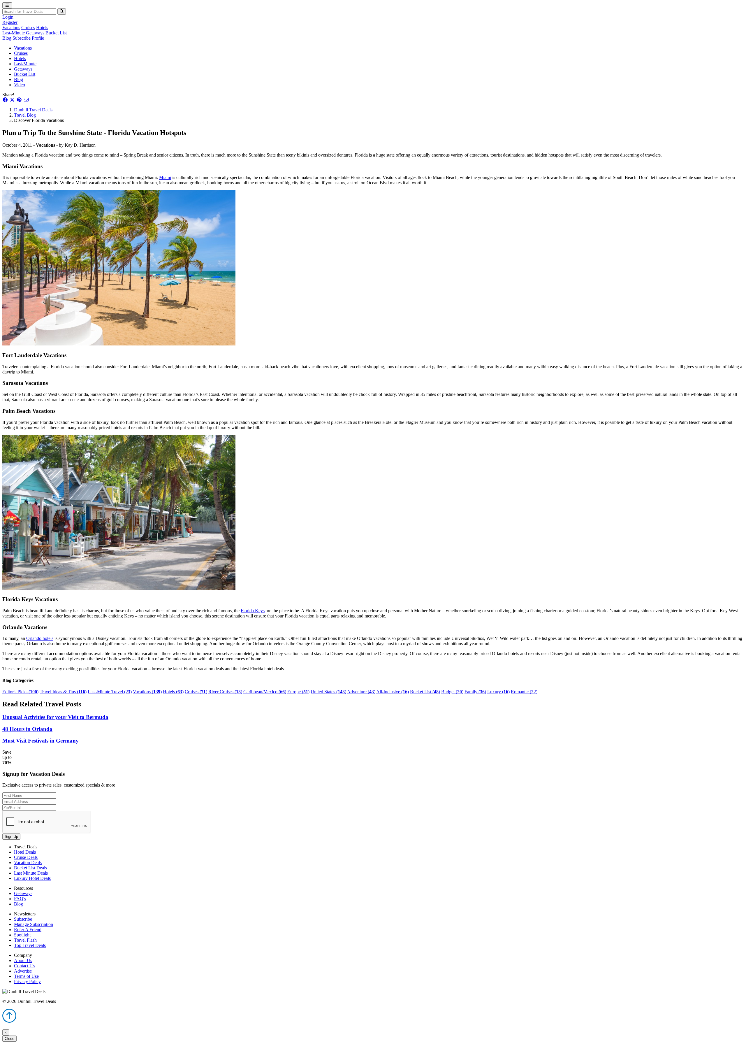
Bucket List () (425, 691)
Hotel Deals (25, 852)
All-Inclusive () (392, 691)
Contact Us (24, 965)
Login (7, 17)
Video (19, 84)
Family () (475, 691)
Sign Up (11, 836)
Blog (6, 38)
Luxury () (498, 691)
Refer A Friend (27, 929)
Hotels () (173, 691)
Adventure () (361, 691)
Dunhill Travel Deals (33, 109)
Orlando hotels (39, 638)
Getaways (35, 32)
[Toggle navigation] (7, 5)
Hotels (42, 27)
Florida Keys (253, 610)
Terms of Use (26, 976)
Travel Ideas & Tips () (63, 691)
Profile (38, 38)
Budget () (452, 691)
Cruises (28, 27)
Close (9, 1038)
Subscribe (22, 38)
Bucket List (56, 32)
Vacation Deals (28, 862)
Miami (165, 177)
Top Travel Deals (30, 945)
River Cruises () (225, 691)
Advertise (23, 970)
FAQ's (20, 898)
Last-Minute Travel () (110, 691)
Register (9, 22)
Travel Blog (25, 115)
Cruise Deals (26, 857)
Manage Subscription (33, 924)
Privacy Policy (27, 981)
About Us (23, 960)
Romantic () (524, 691)
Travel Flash (25, 940)
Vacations (11, 27)
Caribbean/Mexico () (264, 691)
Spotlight (22, 934)
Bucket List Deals (30, 867)
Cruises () (196, 691)
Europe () (298, 691)
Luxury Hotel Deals (32, 878)
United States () (328, 691)
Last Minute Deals (31, 873)
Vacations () (147, 691)
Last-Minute (13, 32)
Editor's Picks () (20, 691)
